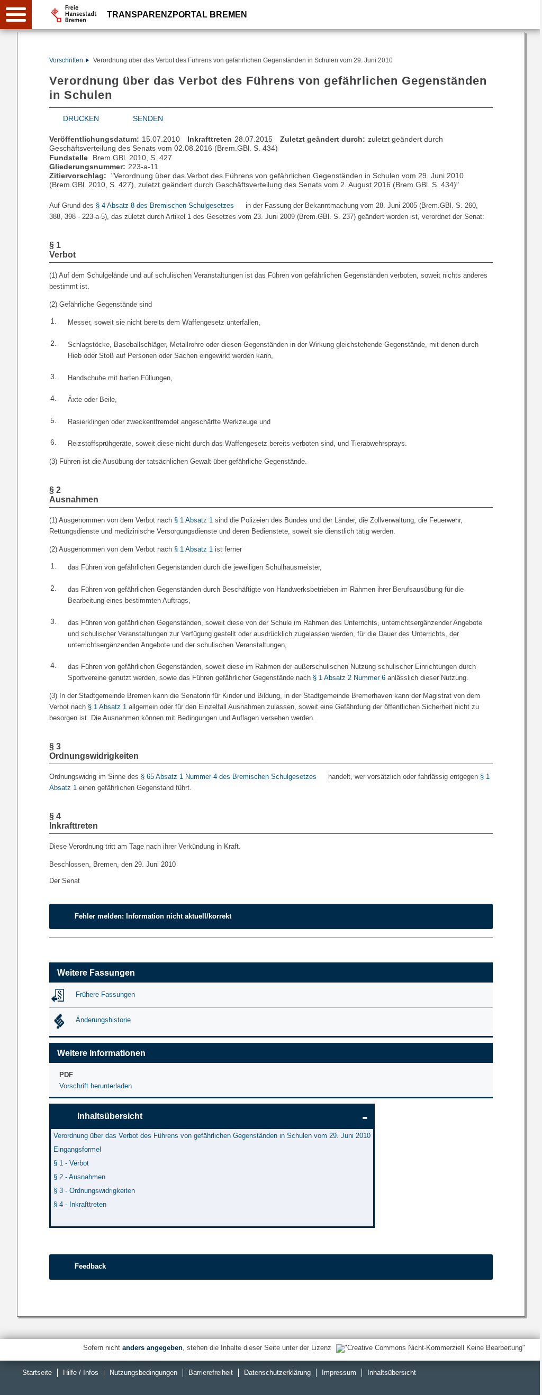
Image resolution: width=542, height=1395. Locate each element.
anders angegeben (152, 1348)
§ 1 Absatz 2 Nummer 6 (349, 678)
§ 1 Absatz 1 (193, 520)
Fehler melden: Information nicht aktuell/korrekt (153, 916)
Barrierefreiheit (210, 1372)
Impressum (339, 1372)
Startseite (37, 1372)
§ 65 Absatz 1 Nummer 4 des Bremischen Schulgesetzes (229, 777)
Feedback (90, 1266)
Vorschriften (66, 60)
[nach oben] (526, 1379)
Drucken (81, 118)
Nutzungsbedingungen (143, 1372)
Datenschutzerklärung (277, 1372)
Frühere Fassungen (105, 994)
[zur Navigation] (16, 14)
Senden (148, 118)
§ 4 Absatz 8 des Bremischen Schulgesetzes (165, 205)
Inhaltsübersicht (109, 1116)
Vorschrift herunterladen (95, 1086)
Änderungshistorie (103, 1020)
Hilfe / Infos (80, 1372)
